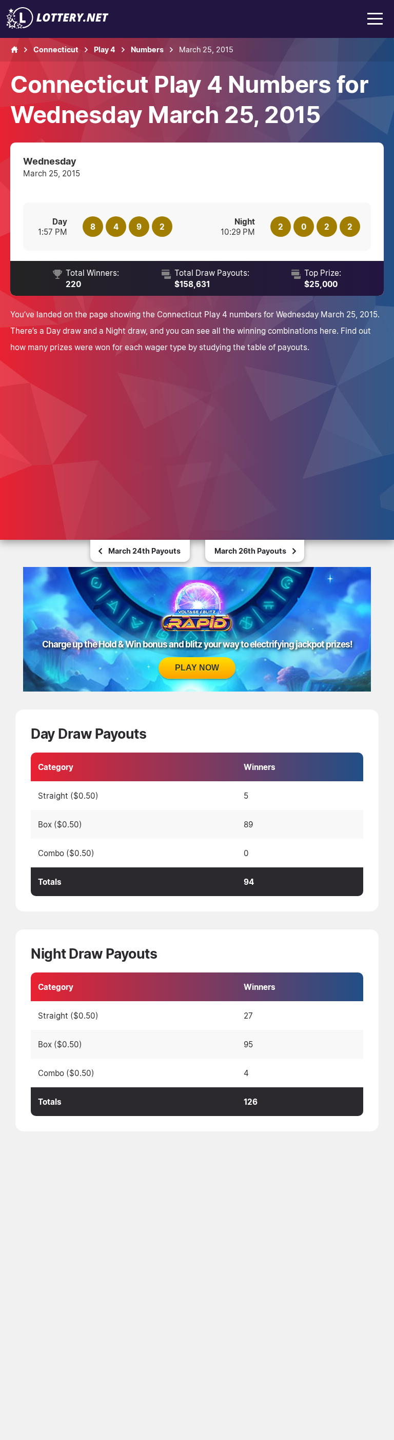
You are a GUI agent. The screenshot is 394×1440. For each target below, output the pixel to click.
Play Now (197, 667)
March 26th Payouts (250, 551)
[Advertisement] (197, 432)
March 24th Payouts (144, 551)
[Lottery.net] (57, 26)
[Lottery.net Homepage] (14, 49)
